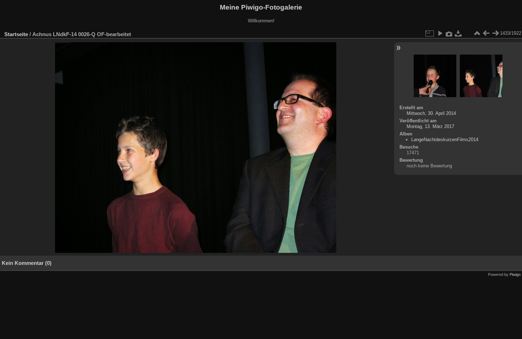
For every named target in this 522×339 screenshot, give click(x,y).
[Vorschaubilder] (477, 33)
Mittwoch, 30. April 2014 (431, 113)
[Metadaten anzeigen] (449, 33)
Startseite (16, 34)
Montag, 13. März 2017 (430, 126)
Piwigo (515, 274)
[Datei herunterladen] (458, 33)
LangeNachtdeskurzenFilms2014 (444, 139)
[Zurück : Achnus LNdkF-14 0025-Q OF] (486, 33)
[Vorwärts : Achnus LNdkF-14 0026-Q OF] (495, 33)
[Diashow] (440, 33)
